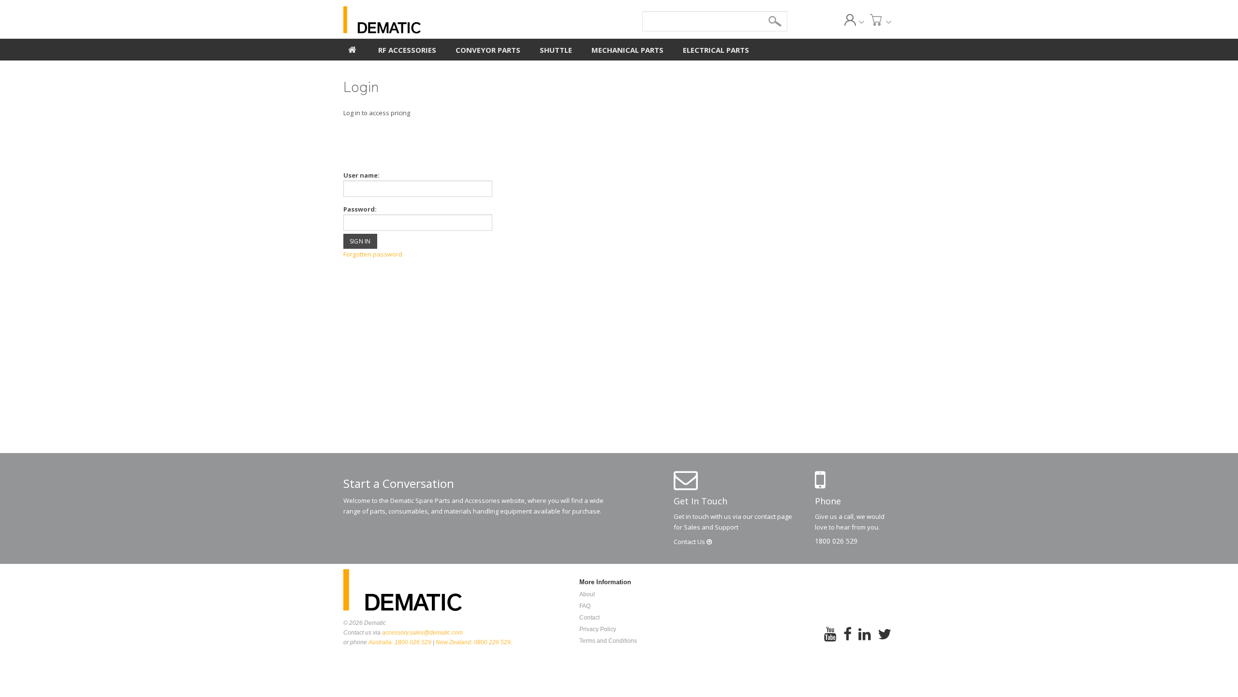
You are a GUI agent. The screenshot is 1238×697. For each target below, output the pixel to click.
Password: (360, 209)
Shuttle (556, 50)
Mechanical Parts (627, 50)
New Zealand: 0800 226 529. (474, 642)
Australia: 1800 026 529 (399, 642)
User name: (361, 175)
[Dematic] (426, 19)
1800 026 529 (836, 540)
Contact (690, 541)
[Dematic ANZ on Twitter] (884, 640)
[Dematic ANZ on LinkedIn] (864, 640)
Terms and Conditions (608, 640)
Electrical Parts (716, 50)
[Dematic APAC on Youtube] (830, 640)
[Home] (352, 48)
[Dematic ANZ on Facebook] (847, 640)
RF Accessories (407, 50)
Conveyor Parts (488, 50)
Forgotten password (372, 254)
